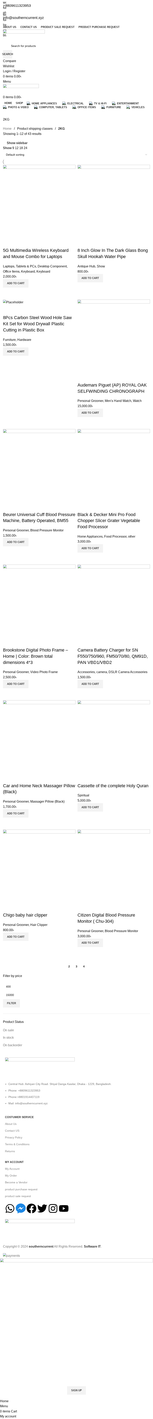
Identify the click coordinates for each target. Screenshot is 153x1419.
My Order (11, 1175)
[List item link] (76, 1096)
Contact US (12, 1130)
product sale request (18, 1196)
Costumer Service (19, 1117)
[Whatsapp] (10, 1208)
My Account (14, 1162)
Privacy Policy (13, 1137)
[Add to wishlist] (82, 377)
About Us (11, 1123)
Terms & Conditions (17, 1144)
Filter (11, 1003)
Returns (10, 1151)
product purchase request (21, 1189)
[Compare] (82, 422)
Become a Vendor (16, 1182)
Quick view (93, 422)
